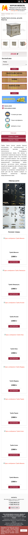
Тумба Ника (14, 349)
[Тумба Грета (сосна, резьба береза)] (5, 43)
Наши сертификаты (17, 120)
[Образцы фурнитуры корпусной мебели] (14, 194)
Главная (3, 13)
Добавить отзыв (16, 126)
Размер (5, 61)
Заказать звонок (8, 105)
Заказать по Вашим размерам (14, 100)
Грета (12, 13)
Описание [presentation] (13, 133)
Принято (24, 530)
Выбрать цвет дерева (14, 73)
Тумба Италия (14, 316)
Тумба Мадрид (14, 381)
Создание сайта (5, 516)
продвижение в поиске (15, 516)
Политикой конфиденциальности (10, 530)
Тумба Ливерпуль (14, 284)
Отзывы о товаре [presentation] (13, 136)
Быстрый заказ (7, 58)
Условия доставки (16, 114)
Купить (14, 69)
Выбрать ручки (14, 85)
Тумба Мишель (14, 477)
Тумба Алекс (14, 445)
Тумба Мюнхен (14, 252)
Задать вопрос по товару (10, 108)
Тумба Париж (14, 413)
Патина (14, 79)
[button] (25, 43)
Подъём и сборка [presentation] (13, 140)
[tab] (13, 133)
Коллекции (8, 13)
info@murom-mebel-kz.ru (14, 500)
